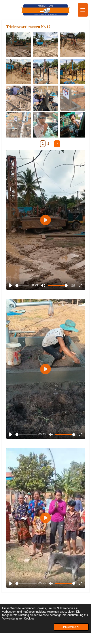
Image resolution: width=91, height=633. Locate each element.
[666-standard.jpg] (72, 71)
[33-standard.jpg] (18, 125)
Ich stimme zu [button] (71, 626)
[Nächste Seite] (57, 143)
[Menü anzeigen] (83, 10)
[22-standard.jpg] (72, 98)
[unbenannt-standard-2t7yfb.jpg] (72, 125)
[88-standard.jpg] (45, 44)
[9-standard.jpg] (18, 98)
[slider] (22, 285)
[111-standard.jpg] (18, 71)
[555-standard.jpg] (45, 71)
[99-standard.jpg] (72, 44)
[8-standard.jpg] (45, 98)
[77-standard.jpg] (18, 44)
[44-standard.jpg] (45, 125)
